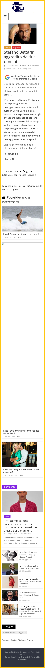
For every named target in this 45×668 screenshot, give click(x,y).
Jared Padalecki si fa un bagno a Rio (22, 233)
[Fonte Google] (22, 77)
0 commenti (34, 66)
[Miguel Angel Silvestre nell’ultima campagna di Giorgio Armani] (10, 551)
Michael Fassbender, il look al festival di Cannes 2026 (30, 595)
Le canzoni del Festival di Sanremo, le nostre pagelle (22, 187)
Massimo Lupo (26, 533)
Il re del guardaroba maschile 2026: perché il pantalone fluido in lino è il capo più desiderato (30, 610)
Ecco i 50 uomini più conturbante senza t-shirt (21, 432)
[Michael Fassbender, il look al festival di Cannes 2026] (10, 591)
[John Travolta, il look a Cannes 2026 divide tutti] (10, 565)
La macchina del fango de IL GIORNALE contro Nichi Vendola (19, 173)
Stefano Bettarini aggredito (21, 69)
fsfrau (24, 66)
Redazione (6, 640)
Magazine (16, 48)
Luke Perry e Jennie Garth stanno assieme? (21, 471)
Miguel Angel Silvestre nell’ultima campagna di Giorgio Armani (29, 554)
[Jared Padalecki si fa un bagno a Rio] (22, 207)
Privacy (30, 640)
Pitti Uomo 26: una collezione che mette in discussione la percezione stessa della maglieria (20, 525)
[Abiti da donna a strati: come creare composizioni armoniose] (10, 578)
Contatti (14, 640)
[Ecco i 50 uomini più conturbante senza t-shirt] (22, 244)
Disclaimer (22, 640)
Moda (7, 516)
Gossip (7, 48)
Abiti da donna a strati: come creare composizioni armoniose (30, 581)
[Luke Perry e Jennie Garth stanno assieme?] (19, 443)
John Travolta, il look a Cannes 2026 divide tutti (29, 567)
